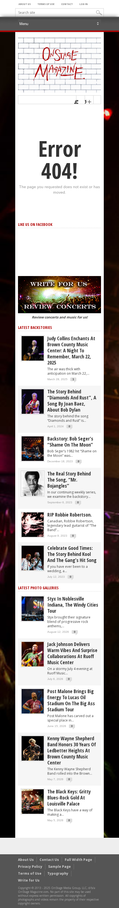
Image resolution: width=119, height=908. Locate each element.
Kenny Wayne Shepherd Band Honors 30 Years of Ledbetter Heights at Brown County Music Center (71, 750)
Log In (83, 4)
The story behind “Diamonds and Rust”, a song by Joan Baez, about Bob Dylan (71, 400)
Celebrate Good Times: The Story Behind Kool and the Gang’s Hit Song (72, 554)
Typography (57, 873)
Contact (67, 4)
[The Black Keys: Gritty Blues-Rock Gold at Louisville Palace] (33, 801)
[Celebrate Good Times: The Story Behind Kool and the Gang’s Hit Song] (33, 557)
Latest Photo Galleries (38, 587)
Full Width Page (78, 859)
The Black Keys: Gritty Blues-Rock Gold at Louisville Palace (69, 797)
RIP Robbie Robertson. (69, 515)
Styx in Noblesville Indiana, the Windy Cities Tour (72, 605)
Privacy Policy (30, 866)
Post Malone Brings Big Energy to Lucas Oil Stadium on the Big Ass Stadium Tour (71, 700)
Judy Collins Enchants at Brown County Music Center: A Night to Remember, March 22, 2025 (71, 350)
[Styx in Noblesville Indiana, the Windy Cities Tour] (33, 608)
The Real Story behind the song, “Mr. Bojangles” (69, 480)
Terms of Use (46, 4)
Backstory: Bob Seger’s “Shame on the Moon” (70, 442)
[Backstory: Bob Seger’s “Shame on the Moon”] (33, 448)
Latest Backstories (35, 327)
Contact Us (49, 859)
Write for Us (29, 880)
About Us (25, 4)
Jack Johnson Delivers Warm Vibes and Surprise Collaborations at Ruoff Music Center (72, 653)
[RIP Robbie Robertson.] (33, 524)
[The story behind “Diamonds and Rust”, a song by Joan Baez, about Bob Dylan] (33, 401)
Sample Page (59, 866)
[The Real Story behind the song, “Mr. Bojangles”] (33, 483)
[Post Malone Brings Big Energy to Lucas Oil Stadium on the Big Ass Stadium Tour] (33, 701)
